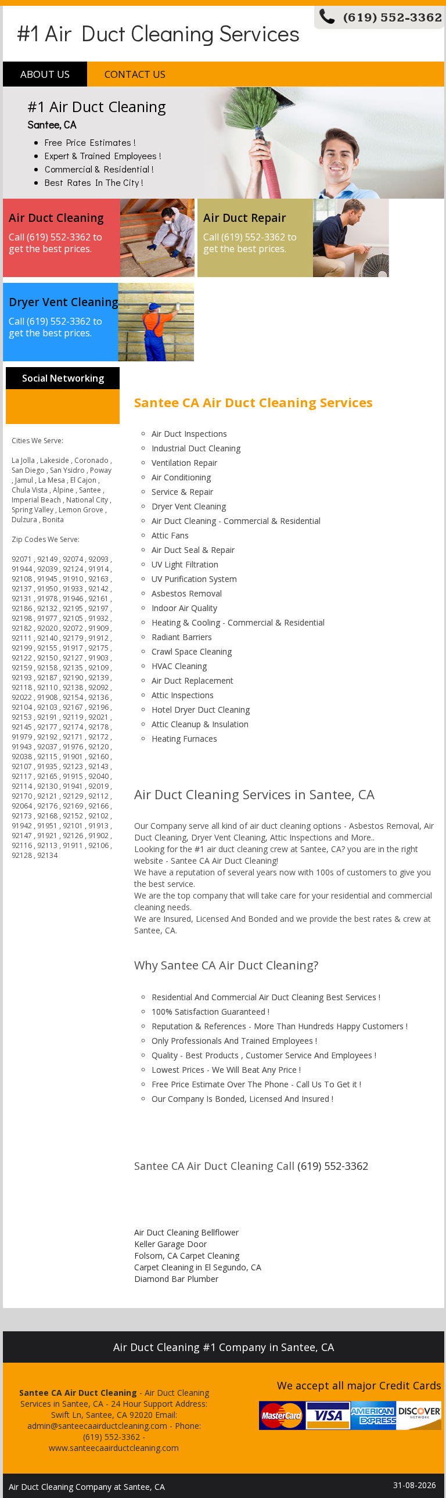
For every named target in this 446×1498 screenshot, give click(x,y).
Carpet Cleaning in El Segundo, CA (197, 1267)
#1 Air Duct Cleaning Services (158, 32)
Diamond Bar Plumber (176, 1278)
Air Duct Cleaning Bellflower (186, 1232)
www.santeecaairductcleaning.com (114, 1447)
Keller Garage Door (170, 1243)
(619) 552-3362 (393, 18)
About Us (45, 74)
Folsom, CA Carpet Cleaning (186, 1255)
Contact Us (135, 74)
